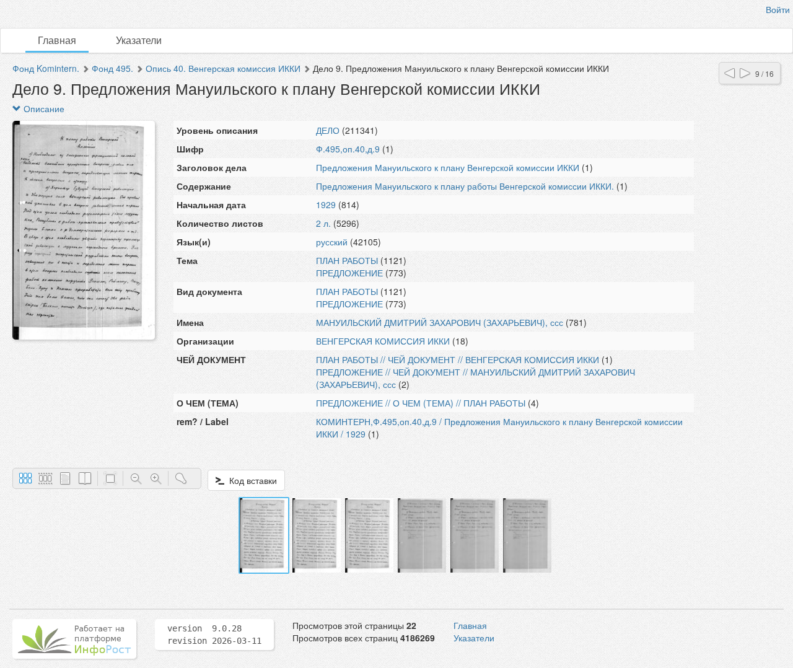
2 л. (323, 223)
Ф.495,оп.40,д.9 (348, 149)
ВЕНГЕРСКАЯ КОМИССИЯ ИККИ (383, 341)
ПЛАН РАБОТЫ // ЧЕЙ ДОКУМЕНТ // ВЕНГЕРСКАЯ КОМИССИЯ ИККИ (457, 359)
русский (332, 241)
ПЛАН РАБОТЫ (347, 260)
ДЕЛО (328, 130)
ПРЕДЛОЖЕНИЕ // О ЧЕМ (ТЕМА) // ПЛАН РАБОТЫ (420, 403)
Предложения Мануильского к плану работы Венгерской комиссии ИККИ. (465, 186)
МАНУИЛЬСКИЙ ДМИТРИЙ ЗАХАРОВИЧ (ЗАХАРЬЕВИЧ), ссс (439, 322)
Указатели (139, 40)
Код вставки (250, 480)
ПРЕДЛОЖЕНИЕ (349, 272)
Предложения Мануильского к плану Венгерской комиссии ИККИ (447, 167)
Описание (42, 108)
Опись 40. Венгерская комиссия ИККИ (223, 68)
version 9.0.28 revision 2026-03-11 (214, 634)
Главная (57, 40)
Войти (778, 9)
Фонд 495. (112, 68)
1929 (326, 204)
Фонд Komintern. (45, 68)
